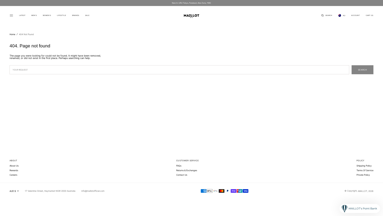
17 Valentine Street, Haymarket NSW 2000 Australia (50, 191)
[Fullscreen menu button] (11, 15)
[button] (326, 15)
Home (12, 34)
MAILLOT (362, 191)
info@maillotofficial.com (92, 191)
